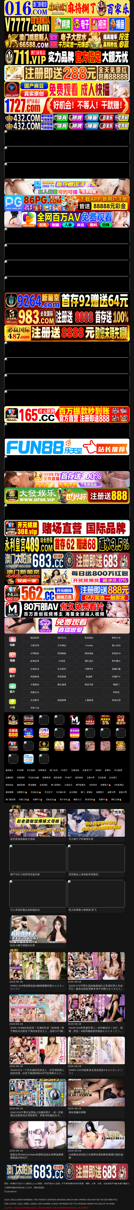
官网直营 (42, 770)
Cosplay (89, 645)
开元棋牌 (31, 770)
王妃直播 (102, 777)
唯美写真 (89, 684)
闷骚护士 (116, 676)
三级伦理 (34, 645)
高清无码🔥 (90, 799)
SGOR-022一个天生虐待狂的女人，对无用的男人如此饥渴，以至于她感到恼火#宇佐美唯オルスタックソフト (37, 1073)
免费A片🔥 (38, 799)
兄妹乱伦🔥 (51, 799)
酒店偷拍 (79, 777)
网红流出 (89, 660)
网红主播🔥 (116, 799)
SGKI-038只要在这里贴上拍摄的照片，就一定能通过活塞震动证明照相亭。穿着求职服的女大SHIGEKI (36, 1115)
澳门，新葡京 (87, 792)
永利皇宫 (93, 784)
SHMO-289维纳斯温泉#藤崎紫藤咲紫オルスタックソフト (37, 987)
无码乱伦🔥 (36, 792)
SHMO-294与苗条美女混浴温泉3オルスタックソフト (96, 1071)
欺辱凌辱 (34, 660)
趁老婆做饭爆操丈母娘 (22, 838)
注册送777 (87, 770)
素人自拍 (116, 645)
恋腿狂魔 (116, 668)
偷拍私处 (10, 784)
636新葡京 (119, 784)
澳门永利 (54, 770)
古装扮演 (34, 668)
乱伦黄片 (113, 777)
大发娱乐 (68, 784)
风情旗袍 (34, 676)
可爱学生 (89, 668)
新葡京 (108, 770)
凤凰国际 (21, 777)
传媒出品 (34, 692)
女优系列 (62, 668)
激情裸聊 (10, 792)
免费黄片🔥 (22, 792)
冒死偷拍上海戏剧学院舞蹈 (83, 874)
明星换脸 (62, 676)
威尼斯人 (10, 770)
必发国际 (44, 784)
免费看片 (100, 792)
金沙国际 (73, 792)
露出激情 (62, 684)
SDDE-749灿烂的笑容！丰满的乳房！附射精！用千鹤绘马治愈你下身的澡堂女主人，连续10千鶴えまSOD (37, 1030)
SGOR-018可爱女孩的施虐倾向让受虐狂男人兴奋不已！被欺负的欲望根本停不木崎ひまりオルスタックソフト (96, 988)
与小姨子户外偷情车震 (81, 838)
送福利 (98, 770)
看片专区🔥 (65, 799)
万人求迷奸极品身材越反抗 (25, 909)
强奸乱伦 (62, 637)
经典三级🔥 (24, 799)
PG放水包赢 (33, 777)
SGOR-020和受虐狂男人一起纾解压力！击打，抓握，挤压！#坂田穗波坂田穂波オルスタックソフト (96, 1030)
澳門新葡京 (81, 784)
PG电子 (64, 770)
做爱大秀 (112, 792)
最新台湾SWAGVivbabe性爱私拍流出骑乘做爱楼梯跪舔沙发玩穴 (37, 1156)
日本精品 (62, 645)
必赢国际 (10, 777)
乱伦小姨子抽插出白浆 (22, 945)
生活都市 (34, 700)
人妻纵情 (89, 700)
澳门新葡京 (56, 784)
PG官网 (20, 770)
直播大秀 (123, 792)
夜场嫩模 (32, 784)
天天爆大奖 (61, 792)
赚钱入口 (78, 799)
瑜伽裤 (89, 676)
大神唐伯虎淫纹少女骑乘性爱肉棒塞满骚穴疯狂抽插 (96, 1156)
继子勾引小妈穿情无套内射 (25, 874)
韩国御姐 (62, 653)
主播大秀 (91, 777)
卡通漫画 (34, 684)
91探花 (62, 660)
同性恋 (116, 692)
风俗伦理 (116, 700)
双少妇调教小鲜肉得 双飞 (83, 909)
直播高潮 (46, 777)
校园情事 (62, 700)
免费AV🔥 (103, 799)
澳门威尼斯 (11, 799)
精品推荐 (34, 637)
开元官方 (49, 792)
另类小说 (34, 707)
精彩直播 (58, 777)
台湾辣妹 (34, 653)
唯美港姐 (89, 653)
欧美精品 (89, 637)
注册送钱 (75, 770)
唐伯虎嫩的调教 (77, 1112)
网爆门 (116, 684)
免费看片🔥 (105, 784)
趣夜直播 (21, 784)
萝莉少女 (116, 637)
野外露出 (116, 660)
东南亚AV (116, 653)
